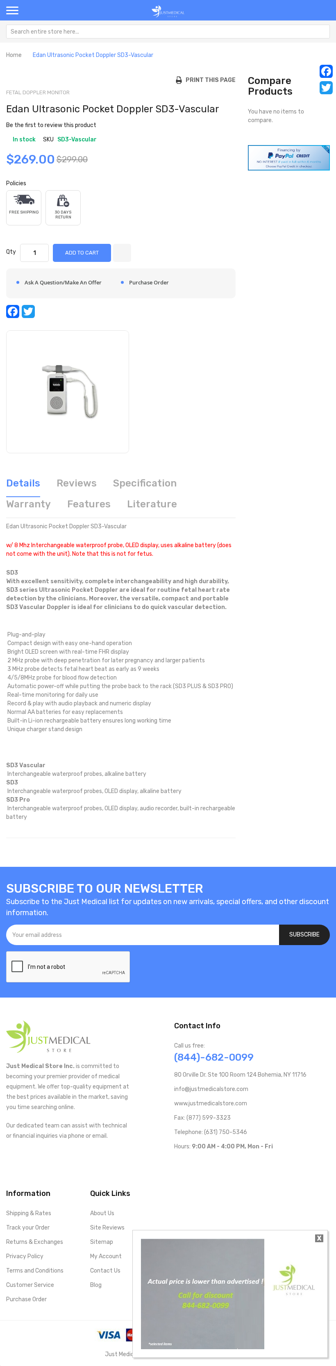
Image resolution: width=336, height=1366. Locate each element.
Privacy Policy (24, 1256)
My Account (106, 1256)
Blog (96, 1285)
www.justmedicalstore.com (210, 1103)
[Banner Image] (289, 157)
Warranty (28, 504)
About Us (102, 1213)
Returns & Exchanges (34, 1242)
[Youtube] (190, 1163)
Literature (152, 504)
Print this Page (209, 80)
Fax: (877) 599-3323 (202, 1117)
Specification (145, 483)
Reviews (77, 483)
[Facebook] (326, 71)
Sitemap (101, 1242)
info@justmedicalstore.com (211, 1089)
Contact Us (105, 1270)
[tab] (23, 486)
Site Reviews (107, 1227)
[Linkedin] (230, 1163)
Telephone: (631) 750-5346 (210, 1132)
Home (14, 55)
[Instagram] (216, 1163)
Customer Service (30, 1285)
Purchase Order (26, 1299)
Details (23, 483)
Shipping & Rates (28, 1213)
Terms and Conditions (35, 1270)
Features (89, 504)
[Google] (243, 1163)
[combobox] (168, 32)
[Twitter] (326, 88)
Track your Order (28, 1227)
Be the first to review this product (51, 125)
